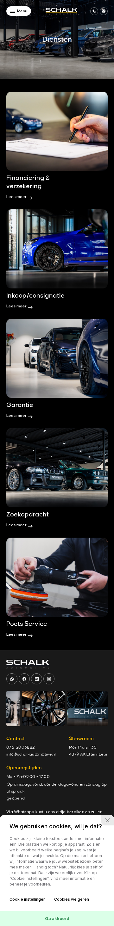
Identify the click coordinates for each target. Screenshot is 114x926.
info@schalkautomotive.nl (31, 754)
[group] (34, 708)
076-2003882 (20, 747)
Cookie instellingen (28, 899)
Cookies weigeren (71, 899)
